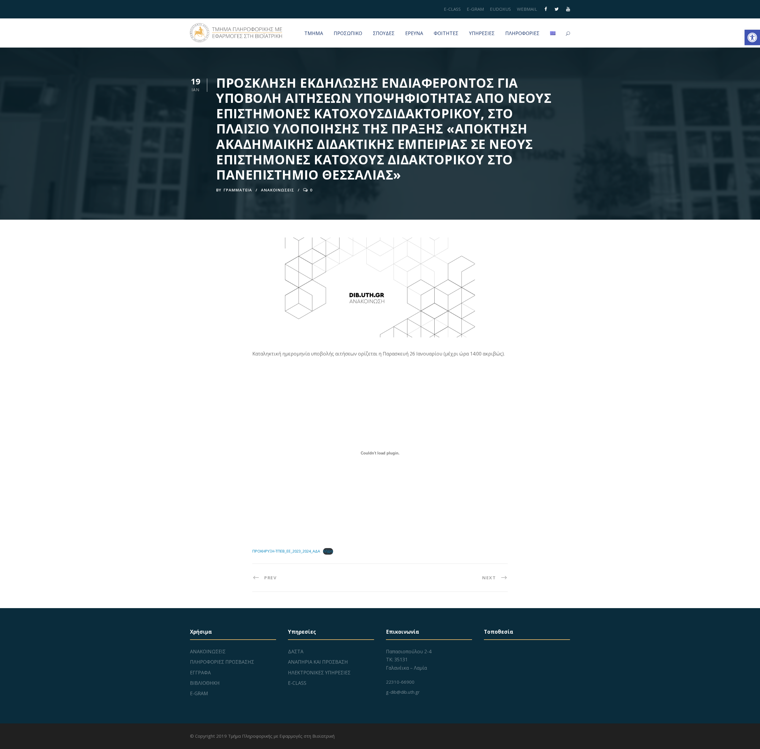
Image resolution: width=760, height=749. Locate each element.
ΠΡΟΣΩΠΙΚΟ (348, 33)
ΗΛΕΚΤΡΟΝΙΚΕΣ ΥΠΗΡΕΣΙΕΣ (319, 672)
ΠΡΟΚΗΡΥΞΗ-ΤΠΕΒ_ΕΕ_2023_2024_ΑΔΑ (286, 551)
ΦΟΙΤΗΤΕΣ (446, 33)
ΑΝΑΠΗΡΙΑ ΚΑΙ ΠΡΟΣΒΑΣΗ (318, 662)
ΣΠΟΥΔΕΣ (384, 33)
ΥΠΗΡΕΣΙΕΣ (482, 33)
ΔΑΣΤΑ (295, 651)
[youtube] (568, 9)
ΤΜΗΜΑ (313, 33)
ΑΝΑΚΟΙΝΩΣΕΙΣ (277, 190)
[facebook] (545, 9)
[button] (752, 37)
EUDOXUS (500, 9)
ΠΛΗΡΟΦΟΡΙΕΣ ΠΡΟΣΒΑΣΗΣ (222, 662)
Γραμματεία (238, 190)
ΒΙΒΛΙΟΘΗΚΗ (205, 683)
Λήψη (328, 551)
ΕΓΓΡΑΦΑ (200, 672)
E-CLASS (452, 9)
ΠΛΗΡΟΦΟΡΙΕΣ (522, 33)
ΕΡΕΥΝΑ (414, 33)
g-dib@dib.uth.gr (403, 692)
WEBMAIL (527, 9)
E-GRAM (475, 9)
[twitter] (557, 9)
